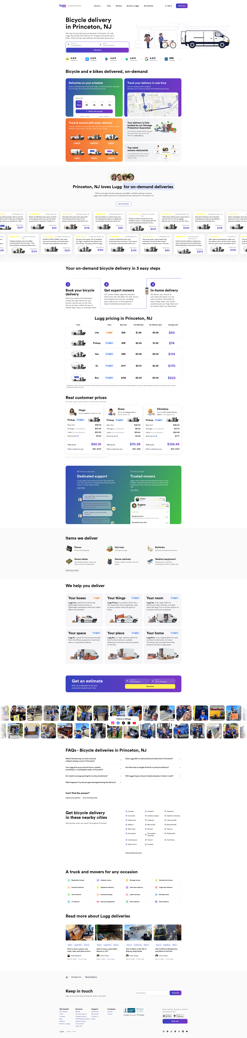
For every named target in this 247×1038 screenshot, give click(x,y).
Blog (60, 1019)
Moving (77, 1011)
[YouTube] (134, 723)
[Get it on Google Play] (178, 1015)
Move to (105, 43)
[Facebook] (118, 723)
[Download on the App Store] (167, 1015)
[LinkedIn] (183, 1031)
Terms (74, 1031)
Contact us (94, 1016)
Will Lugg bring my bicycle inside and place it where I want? (149, 776)
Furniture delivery (80, 1014)
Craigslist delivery (81, 1016)
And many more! (72, 570)
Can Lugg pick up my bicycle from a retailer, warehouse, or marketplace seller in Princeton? (84, 768)
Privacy (69, 1031)
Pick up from (74, 43)
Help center (95, 1011)
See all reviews (123, 204)
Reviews (110, 1011)
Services (97, 6)
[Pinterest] (175, 1031)
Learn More (81, 488)
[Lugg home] (62, 5)
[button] (28, 222)
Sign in (169, 6)
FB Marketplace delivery (82, 1019)
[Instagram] (112, 723)
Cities (109, 6)
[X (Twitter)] (128, 723)
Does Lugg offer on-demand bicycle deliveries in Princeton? (149, 758)
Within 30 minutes (95, 111)
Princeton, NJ (76, 977)
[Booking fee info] (78, 436)
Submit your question (73, 798)
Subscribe (175, 993)
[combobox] (81, 44)
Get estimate (148, 6)
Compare (62, 1016)
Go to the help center (90, 798)
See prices (97, 50)
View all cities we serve (133, 853)
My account (95, 1014)
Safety (93, 1019)
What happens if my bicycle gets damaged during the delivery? (91, 782)
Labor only (78, 1026)
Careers (109, 1014)
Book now (181, 6)
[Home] (67, 977)
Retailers (119, 6)
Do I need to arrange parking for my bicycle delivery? (87, 776)
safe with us (139, 135)
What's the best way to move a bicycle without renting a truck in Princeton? (81, 759)
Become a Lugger (64, 1024)
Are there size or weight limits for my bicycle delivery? (147, 767)
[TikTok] (123, 723)
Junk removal (79, 1024)
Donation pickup (80, 1021)
